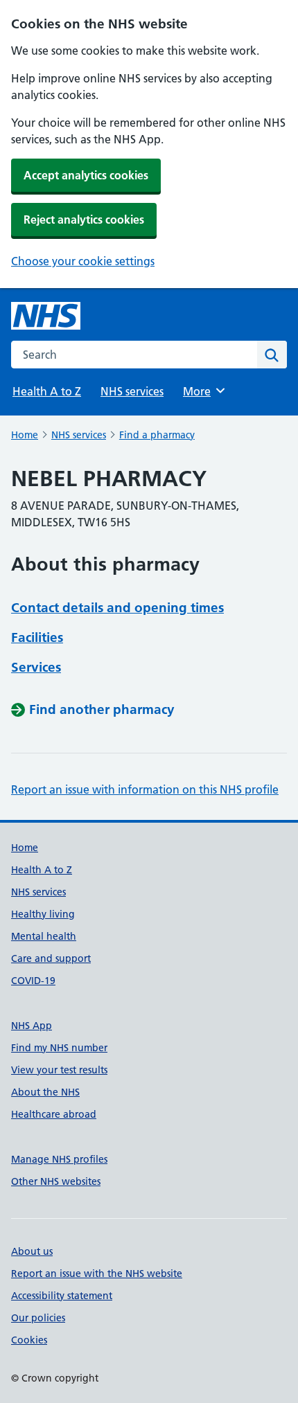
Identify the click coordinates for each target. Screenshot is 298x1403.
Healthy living (43, 914)
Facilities (37, 637)
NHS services (132, 391)
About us (32, 1251)
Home (24, 435)
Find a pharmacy (157, 435)
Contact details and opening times (117, 608)
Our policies (38, 1318)
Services (36, 667)
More (203, 391)
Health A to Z (46, 391)
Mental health (43, 936)
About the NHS (45, 1092)
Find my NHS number (59, 1048)
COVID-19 (33, 980)
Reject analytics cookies (84, 219)
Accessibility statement (61, 1295)
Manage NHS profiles (59, 1159)
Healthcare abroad (53, 1114)
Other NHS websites (55, 1181)
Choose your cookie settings (83, 261)
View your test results (59, 1070)
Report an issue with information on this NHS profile (145, 789)
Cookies (29, 1340)
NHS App (31, 1025)
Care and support (51, 958)
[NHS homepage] (45, 316)
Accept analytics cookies (86, 175)
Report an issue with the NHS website (96, 1273)
